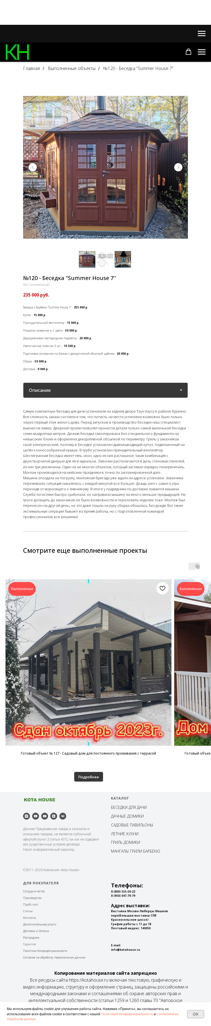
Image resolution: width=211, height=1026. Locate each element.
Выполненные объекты (72, 68)
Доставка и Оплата (36, 931)
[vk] (62, 816)
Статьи (28, 911)
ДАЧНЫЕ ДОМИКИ (127, 816)
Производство (32, 898)
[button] (188, 52)
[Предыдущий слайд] (33, 167)
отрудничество (35, 891)
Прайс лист (30, 904)
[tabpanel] (105, 463)
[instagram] (26, 816)
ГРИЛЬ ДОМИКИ (125, 842)
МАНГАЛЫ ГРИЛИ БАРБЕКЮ (135, 851)
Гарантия (29, 944)
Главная (31, 68)
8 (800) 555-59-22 (123, 891)
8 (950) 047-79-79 (123, 896)
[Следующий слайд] (178, 167)
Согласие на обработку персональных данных (54, 957)
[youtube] (35, 816)
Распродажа (31, 937)
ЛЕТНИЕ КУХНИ (124, 833)
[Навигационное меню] (202, 33)
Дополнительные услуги (39, 924)
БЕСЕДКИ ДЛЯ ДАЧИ (129, 807)
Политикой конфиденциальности (127, 1014)
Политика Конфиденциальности (45, 951)
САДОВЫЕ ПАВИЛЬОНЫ (132, 825)
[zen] (53, 816)
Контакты (29, 918)
